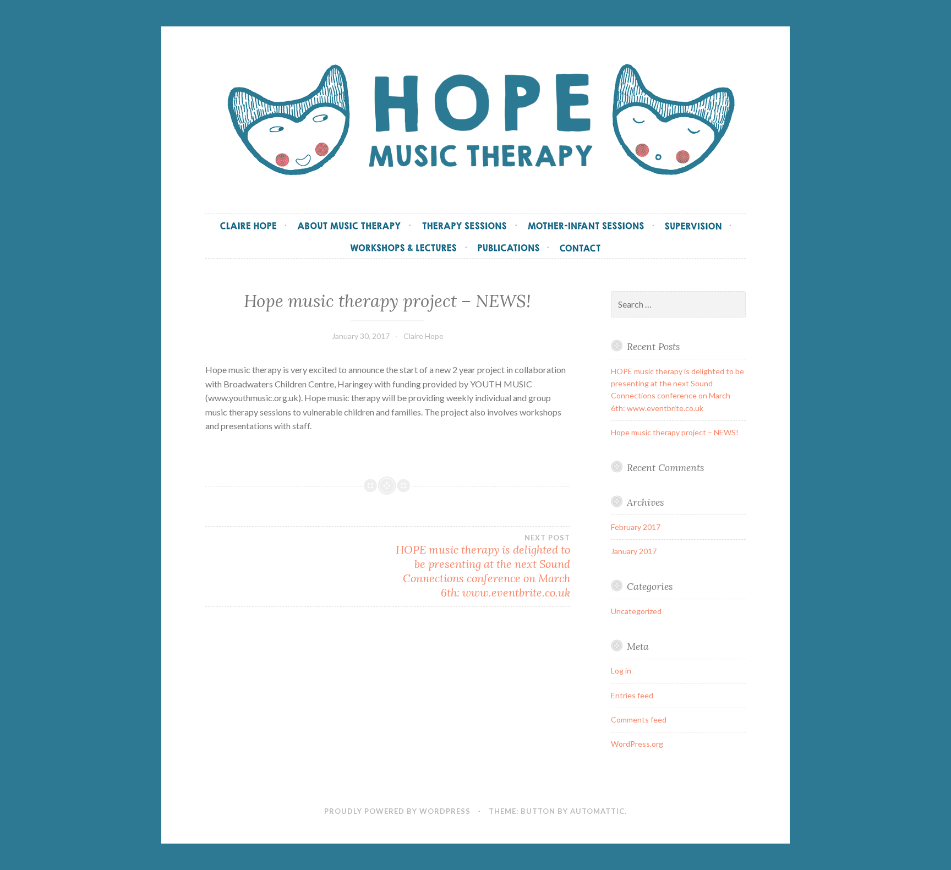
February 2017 (635, 527)
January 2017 (634, 551)
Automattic (597, 811)
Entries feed (632, 695)
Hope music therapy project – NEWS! (675, 432)
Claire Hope (423, 336)
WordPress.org (637, 743)
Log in (621, 670)
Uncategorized (636, 611)
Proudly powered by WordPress (397, 811)
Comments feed (638, 719)
